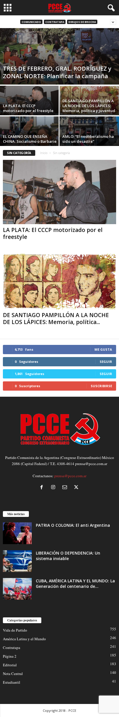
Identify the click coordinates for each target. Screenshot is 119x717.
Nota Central (13, 673)
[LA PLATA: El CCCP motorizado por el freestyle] (30, 103)
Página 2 (9, 656)
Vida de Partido (15, 630)
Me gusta (103, 349)
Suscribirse (101, 386)
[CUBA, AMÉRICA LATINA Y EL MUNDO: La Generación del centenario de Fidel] (17, 589)
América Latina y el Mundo (24, 638)
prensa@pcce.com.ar (70, 475)
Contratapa (54, 22)
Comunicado (31, 22)
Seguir (106, 361)
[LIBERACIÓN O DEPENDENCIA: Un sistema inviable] (17, 561)
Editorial (10, 664)
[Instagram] (54, 487)
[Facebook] (43, 487)
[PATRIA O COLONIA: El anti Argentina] (17, 533)
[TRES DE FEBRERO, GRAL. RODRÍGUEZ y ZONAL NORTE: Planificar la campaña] (59, 56)
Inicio (43, 153)
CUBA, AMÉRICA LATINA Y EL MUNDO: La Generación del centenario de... (75, 583)
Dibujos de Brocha (82, 22)
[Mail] (66, 487)
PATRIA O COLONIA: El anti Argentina (73, 525)
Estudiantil (11, 682)
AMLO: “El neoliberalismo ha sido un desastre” (88, 139)
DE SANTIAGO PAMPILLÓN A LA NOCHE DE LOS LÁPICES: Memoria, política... (56, 318)
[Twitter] (77, 487)
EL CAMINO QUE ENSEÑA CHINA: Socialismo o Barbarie (30, 139)
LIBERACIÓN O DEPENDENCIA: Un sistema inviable (68, 555)
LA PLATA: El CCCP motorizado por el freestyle (28, 108)
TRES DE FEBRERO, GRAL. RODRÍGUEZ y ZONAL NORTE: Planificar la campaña (57, 72)
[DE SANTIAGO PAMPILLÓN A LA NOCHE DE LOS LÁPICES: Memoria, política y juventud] (59, 281)
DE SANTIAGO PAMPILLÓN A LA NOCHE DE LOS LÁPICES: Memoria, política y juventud (88, 105)
